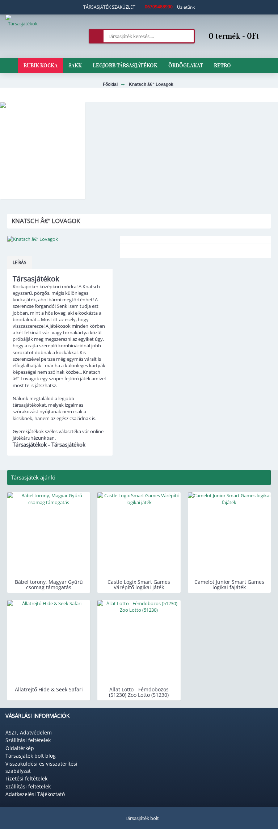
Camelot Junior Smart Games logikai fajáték (229, 584)
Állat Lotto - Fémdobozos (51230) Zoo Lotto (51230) (139, 692)
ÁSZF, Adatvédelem (28, 732)
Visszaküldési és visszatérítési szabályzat (41, 767)
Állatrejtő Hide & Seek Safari (49, 689)
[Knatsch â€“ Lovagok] (60, 239)
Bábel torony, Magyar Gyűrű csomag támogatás (49, 584)
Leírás (19, 262)
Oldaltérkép (19, 748)
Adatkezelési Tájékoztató (35, 794)
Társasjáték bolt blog (30, 755)
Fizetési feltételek (26, 778)
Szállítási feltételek (28, 740)
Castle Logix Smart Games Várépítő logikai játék (139, 584)
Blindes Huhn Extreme (43, 193)
